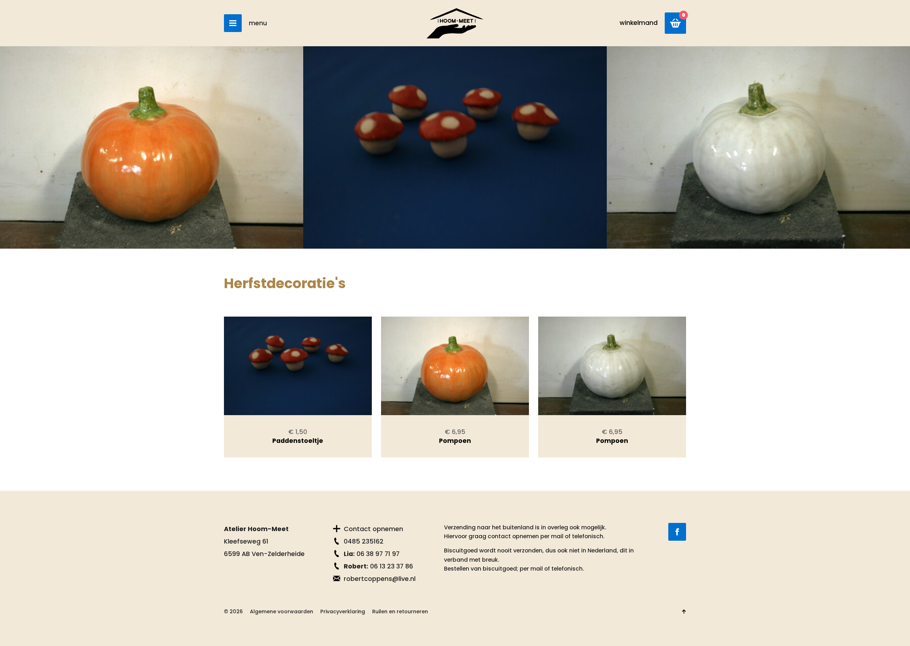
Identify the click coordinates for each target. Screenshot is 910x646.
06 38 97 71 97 (372, 554)
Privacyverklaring (342, 611)
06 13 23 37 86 (378, 566)
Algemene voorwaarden (281, 611)
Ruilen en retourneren (400, 611)
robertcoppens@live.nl (380, 578)
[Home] (455, 23)
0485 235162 (364, 541)
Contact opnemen (373, 529)
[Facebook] (677, 532)
